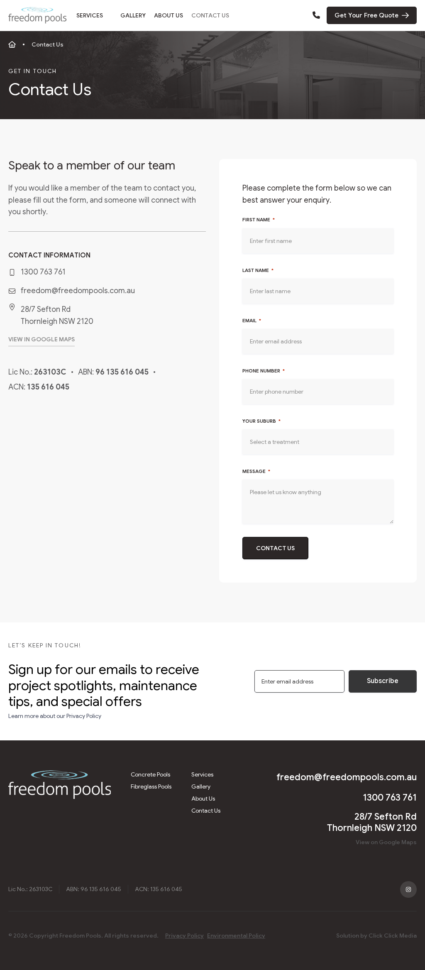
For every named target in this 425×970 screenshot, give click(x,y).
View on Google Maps (386, 842)
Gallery (133, 15)
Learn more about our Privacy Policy (54, 716)
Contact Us (210, 15)
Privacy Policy (184, 935)
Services (89, 15)
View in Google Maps (41, 339)
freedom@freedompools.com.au (78, 290)
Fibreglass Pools (151, 786)
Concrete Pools (150, 774)
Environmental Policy (236, 935)
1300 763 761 (43, 272)
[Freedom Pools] (37, 15)
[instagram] (408, 889)
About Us (168, 15)
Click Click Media (393, 935)
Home (12, 44)
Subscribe (382, 681)
